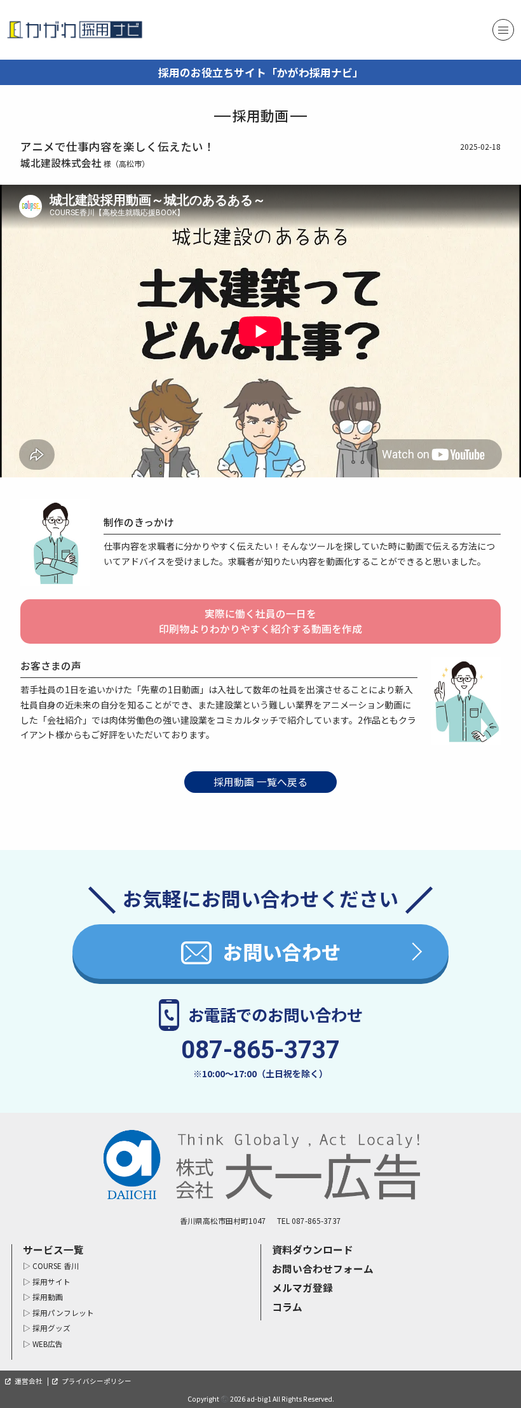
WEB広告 (47, 1343)
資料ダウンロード (312, 1249)
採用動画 (47, 1296)
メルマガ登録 (302, 1287)
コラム (287, 1306)
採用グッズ (51, 1327)
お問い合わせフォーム (323, 1268)
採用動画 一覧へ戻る (260, 781)
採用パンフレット (63, 1312)
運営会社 (29, 1381)
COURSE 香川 (55, 1265)
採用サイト (51, 1281)
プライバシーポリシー (97, 1381)
